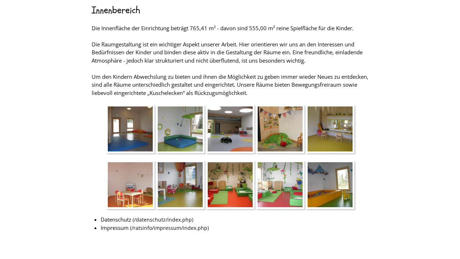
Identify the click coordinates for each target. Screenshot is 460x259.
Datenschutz (116, 219)
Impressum (115, 227)
